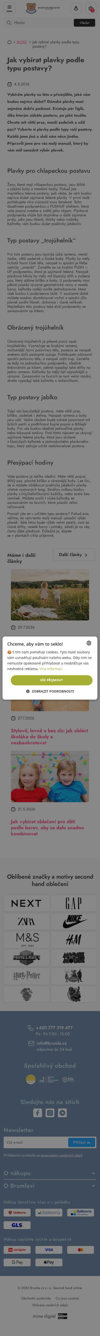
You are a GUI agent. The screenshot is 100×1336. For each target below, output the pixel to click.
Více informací (51, 668)
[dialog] (50, 668)
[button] (50, 691)
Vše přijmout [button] (51, 680)
